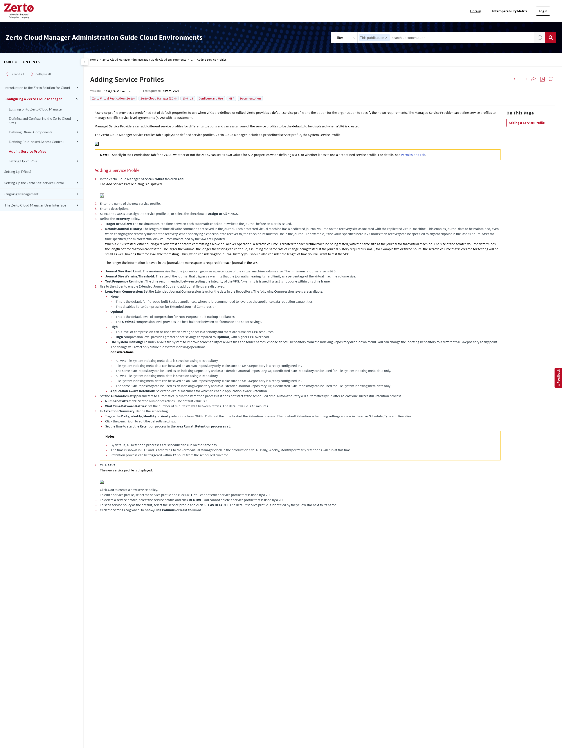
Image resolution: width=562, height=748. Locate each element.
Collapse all (43, 74)
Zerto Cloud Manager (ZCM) (158, 98)
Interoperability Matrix (509, 11)
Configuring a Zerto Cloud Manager (33, 99)
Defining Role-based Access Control (36, 141)
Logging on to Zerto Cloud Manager (36, 109)
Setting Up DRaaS (17, 171)
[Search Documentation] (550, 37)
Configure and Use (211, 98)
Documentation (250, 98)
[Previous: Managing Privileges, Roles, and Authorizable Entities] (516, 79)
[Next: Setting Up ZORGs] (524, 79)
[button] (386, 37)
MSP (231, 98)
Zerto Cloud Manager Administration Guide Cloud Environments (144, 60)
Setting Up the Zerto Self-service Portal (34, 183)
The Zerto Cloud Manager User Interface (35, 205)
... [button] (192, 60)
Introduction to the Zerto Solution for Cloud (37, 87)
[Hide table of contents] (84, 61)
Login (543, 11)
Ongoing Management (21, 194)
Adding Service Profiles (27, 151)
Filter (339, 37)
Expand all (17, 74)
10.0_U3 (187, 98)
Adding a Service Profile (527, 122)
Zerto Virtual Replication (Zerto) (113, 98)
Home (94, 60)
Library (475, 11)
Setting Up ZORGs (23, 161)
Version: (95, 91)
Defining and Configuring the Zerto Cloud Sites (40, 120)
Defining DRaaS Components (30, 132)
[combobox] (446, 37)
